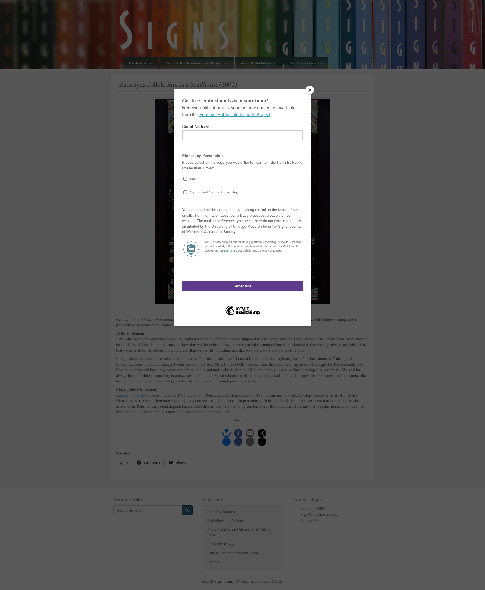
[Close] (310, 90)
